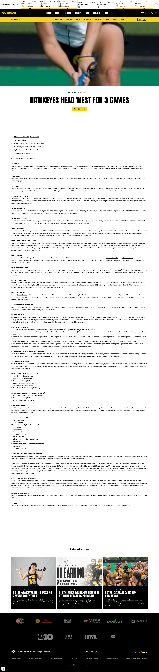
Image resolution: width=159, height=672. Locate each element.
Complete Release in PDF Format (23, 158)
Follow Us (98, 19)
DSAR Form (74, 659)
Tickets (57, 13)
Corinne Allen (68, 344)
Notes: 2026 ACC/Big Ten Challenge (120, 594)
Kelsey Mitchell (92, 344)
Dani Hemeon (17, 441)
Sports (48, 13)
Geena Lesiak (22, 295)
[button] (17, 4)
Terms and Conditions (56, 659)
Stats (107, 19)
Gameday (87, 19)
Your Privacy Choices (91, 659)
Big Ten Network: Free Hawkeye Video (27, 150)
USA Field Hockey (20, 140)
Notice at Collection (112, 659)
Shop (106, 13)
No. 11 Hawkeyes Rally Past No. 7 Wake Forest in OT (33, 594)
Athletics (96, 13)
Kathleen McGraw (137, 260)
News (115, 19)
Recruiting (58, 19)
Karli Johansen (31, 346)
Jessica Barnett (112, 258)
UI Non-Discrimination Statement (136, 659)
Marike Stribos (127, 258)
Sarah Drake (94, 332)
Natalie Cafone (16, 260)
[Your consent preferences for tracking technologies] (3, 669)
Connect (78, 13)
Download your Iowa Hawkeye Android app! (29, 147)
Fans (87, 13)
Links (30, 8)
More (122, 19)
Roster (78, 19)
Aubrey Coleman (19, 427)
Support (68, 13)
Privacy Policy (16, 659)
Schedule (69, 19)
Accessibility (88, 665)
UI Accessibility (72, 665)
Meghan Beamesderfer (56, 410)
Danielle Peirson (18, 437)
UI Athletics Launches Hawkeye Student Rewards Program (79, 594)
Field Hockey (72, 92)
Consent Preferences (35, 659)
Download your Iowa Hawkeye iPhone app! (29, 143)
